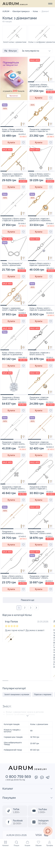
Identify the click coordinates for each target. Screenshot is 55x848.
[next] (36, 607)
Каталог (5, 845)
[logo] (15, 3)
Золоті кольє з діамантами (14, 42)
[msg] (48, 831)
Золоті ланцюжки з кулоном (16, 694)
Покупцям (9, 797)
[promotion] (14, 99)
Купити (38, 98)
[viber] (36, 778)
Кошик (27, 845)
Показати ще (27, 600)
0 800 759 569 (18, 776)
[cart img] (41, 69)
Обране (38, 845)
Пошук (16, 845)
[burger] (50, 3)
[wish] (50, 98)
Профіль (49, 845)
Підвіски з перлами (42, 694)
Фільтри (13, 51)
